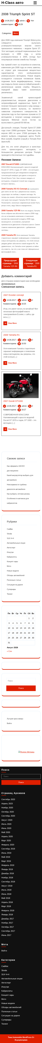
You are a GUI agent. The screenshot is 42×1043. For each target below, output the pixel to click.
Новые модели (13, 571)
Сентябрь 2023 (8, 799)
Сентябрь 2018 (8, 882)
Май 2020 (5, 832)
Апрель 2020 (7, 836)
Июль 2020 (6, 824)
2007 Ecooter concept (13, 295)
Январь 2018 (7, 914)
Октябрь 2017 (7, 927)
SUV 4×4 (10, 538)
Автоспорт (11, 548)
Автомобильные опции (16, 543)
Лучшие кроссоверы (15, 719)
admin (22, 21)
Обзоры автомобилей (15, 575)
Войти (9, 723)
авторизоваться (8, 284)
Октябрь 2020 (7, 812)
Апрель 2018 (7, 902)
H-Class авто (12, 3)
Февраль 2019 (7, 865)
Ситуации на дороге (15, 585)
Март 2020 (6, 840)
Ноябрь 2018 (7, 878)
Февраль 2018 (7, 910)
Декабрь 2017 (7, 919)
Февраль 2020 (7, 845)
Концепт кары (12, 561)
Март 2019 (6, 861)
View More (10, 323)
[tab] (35, 3)
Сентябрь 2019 (8, 849)
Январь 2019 (7, 869)
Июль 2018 (6, 890)
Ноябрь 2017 (7, 923)
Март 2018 (6, 906)
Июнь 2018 (6, 894)
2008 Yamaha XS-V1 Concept (14, 189)
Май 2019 (5, 857)
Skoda (9, 534)
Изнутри (10, 552)
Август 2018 (6, 886)
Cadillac (10, 529)
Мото (16, 33)
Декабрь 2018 (7, 873)
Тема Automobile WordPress (20, 1037)
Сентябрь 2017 (8, 931)
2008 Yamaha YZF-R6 (10, 211)
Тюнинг (9, 594)
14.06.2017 (9, 21)
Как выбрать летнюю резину (18, 494)
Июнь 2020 (6, 828)
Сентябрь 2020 (8, 816)
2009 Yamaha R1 (8, 235)
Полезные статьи (14, 580)
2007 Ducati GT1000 (10, 164)
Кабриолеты (12, 557)
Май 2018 (5, 898)
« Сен (9, 651)
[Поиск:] (21, 681)
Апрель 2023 (7, 803)
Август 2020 (6, 820)
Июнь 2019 (6, 853)
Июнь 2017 (6, 935)
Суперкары (11, 589)
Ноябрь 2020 (7, 808)
